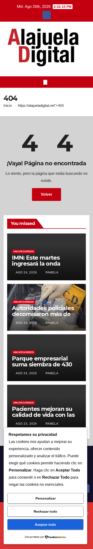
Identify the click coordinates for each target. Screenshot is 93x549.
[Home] (7, 82)
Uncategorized (23, 251)
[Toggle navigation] (45, 82)
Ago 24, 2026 (26, 272)
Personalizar (46, 498)
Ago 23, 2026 (26, 423)
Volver (46, 194)
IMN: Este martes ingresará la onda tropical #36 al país (38, 263)
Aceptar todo (45, 524)
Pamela (51, 272)
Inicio (8, 105)
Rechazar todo (45, 511)
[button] (84, 82)
